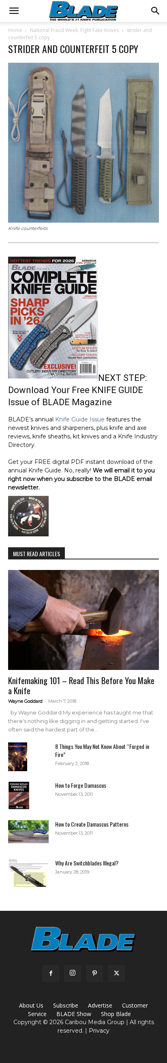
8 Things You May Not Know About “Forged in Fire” (102, 750)
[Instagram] (72, 973)
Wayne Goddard (25, 701)
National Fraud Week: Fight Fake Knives (74, 30)
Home (15, 30)
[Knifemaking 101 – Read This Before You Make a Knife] (83, 620)
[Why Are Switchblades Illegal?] (28, 873)
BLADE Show (73, 1014)
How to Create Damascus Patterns (91, 824)
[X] (116, 973)
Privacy (99, 1030)
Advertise (100, 1005)
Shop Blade (116, 1014)
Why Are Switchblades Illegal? (86, 863)
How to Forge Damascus (80, 785)
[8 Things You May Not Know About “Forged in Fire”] (17, 756)
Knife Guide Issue (80, 419)
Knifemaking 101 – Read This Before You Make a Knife (81, 685)
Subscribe (65, 1005)
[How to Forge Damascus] (19, 795)
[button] (14, 11)
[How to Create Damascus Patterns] (28, 831)
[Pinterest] (94, 973)
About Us (31, 1005)
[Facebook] (51, 973)
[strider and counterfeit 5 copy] (83, 220)
